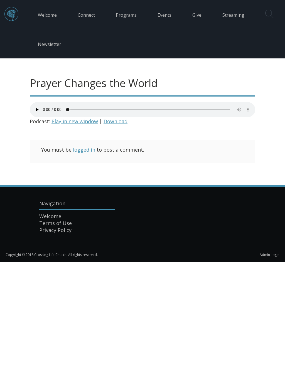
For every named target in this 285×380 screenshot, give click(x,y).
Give (197, 15)
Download (115, 121)
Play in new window (74, 121)
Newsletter (49, 44)
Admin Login (269, 254)
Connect (86, 15)
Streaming (233, 15)
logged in (84, 149)
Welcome (47, 15)
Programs (126, 15)
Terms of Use (55, 223)
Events (164, 15)
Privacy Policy (55, 230)
